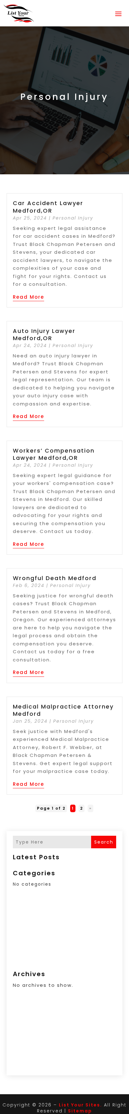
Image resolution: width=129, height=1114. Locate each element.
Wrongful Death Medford (54, 578)
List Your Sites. (80, 1105)
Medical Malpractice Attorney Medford (63, 710)
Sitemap (80, 1111)
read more (28, 297)
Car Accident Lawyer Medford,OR (48, 206)
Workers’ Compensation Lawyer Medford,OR (54, 454)
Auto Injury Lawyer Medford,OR (44, 334)
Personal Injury (73, 218)
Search (103, 842)
